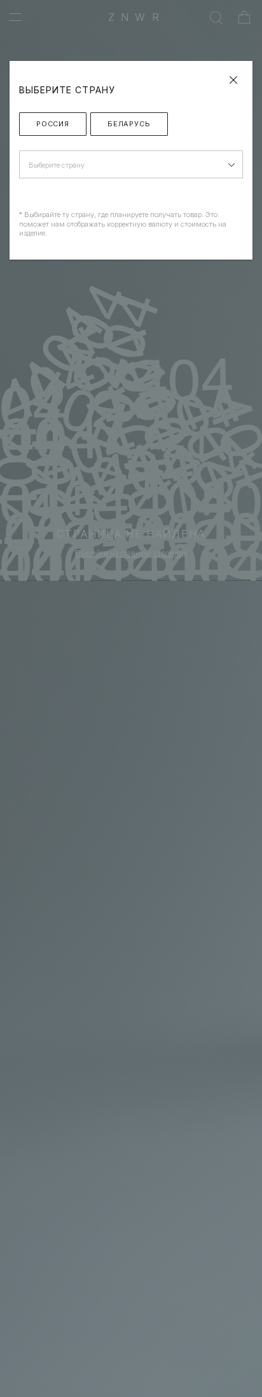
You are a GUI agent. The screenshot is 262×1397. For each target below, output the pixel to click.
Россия (52, 123)
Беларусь (129, 123)
